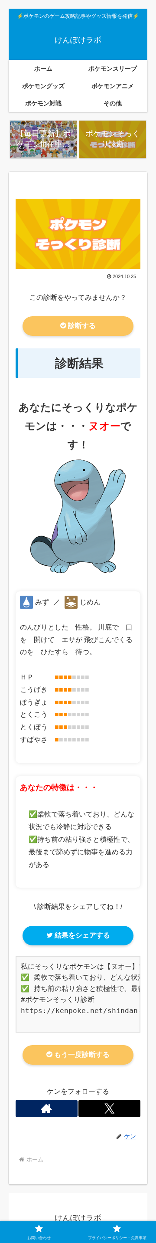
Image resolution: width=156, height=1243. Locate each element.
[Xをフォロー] (109, 1108)
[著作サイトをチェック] (47, 1108)
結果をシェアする (81, 935)
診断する (81, 325)
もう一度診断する (81, 1054)
